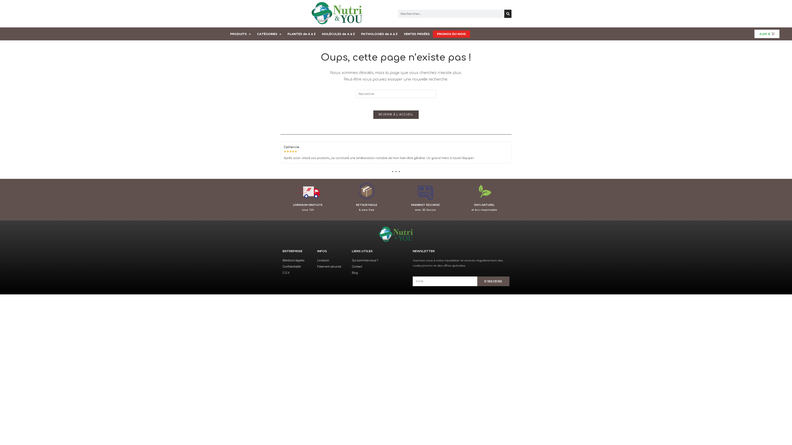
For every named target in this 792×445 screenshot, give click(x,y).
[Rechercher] (508, 14)
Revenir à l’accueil (396, 114)
